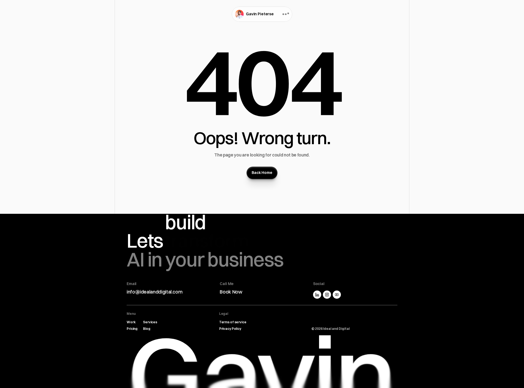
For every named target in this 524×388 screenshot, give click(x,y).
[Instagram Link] (327, 295)
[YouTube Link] (337, 295)
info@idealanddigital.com (154, 292)
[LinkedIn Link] (317, 295)
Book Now (231, 292)
